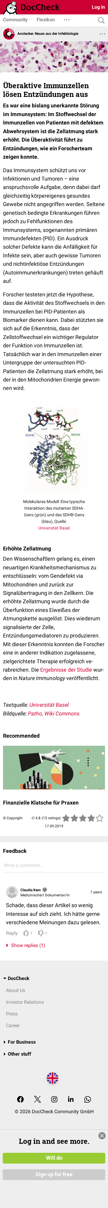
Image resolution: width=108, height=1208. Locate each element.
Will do (54, 1158)
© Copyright (12, 818)
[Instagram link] (54, 1100)
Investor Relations (25, 1002)
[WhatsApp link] (87, 1100)
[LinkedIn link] (71, 1100)
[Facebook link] (20, 1100)
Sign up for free (54, 1174)
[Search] (100, 20)
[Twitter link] (37, 1100)
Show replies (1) (27, 945)
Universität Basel (54, 528)
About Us (15, 990)
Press (12, 1014)
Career (13, 1025)
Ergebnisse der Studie (66, 670)
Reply (12, 933)
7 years (96, 892)
